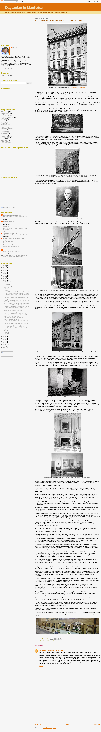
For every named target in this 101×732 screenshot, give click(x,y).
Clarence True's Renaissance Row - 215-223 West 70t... (17, 313)
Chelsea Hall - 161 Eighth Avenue (12, 316)
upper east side (63, 640)
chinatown (4, 122)
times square (4, 137)
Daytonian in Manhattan (24, 7)
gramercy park (5, 127)
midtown (3, 132)
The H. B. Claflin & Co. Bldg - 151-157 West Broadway (17, 312)
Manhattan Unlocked (9, 250)
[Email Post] (51, 638)
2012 (4, 342)
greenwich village (6, 128)
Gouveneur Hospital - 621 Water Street (13, 310)
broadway (4, 118)
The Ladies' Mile (5, 115)
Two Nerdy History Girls (10, 233)
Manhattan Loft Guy (8, 245)
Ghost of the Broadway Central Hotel (12, 251)
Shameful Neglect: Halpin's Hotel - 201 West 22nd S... (16, 303)
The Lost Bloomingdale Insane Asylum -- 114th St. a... (16, 314)
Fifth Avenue (4, 112)
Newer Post (38, 724)
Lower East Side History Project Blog (13, 238)
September (7, 286)
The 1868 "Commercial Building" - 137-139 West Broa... (17, 300)
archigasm (6, 226)
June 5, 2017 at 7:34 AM (57, 650)
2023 (4, 270)
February (6, 333)
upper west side (5, 142)
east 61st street (49, 640)
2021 (4, 273)
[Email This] (53, 639)
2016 (4, 336)
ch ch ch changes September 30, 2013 (12, 246)
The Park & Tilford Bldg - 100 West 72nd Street (15, 304)
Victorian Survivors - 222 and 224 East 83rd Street (16, 301)
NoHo (2, 114)
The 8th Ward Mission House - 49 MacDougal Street (16, 294)
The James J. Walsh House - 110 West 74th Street (16, 322)
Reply (41, 666)
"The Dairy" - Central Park (10, 309)
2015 (4, 338)
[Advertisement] (49, 709)
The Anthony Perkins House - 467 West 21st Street (16, 320)
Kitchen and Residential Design (12, 215)
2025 (4, 267)
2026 (4, 266)
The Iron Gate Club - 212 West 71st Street (14, 296)
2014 (4, 339)
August (6, 287)
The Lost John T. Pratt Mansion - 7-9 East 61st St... (16, 323)
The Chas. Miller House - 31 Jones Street (14, 326)
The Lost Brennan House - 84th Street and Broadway (16, 306)
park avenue (4, 135)
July (5, 288)
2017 (4, 280)
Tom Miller (15, 47)
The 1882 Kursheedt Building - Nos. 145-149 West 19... (17, 293)
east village (4, 124)
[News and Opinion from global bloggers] (7, 356)
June (5, 290)
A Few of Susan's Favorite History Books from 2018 (15, 234)
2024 (4, 269)
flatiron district (5, 126)
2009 (4, 347)
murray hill (4, 133)
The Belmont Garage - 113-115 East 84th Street (15, 327)
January (6, 335)
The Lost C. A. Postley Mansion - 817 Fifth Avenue (16, 297)
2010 (4, 346)
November (7, 283)
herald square (5, 131)
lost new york (56, 640)
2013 (4, 341)
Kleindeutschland (6, 113)
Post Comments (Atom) (49, 728)
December (7, 281)
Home (67, 724)
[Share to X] (57, 639)
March (6, 332)
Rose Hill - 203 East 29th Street (11, 319)
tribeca (3, 138)
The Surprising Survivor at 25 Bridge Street (14, 317)
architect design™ (8, 221)
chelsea (3, 121)
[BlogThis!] (55, 639)
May (5, 329)
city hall (3, 123)
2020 (4, 275)
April (5, 330)
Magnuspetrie (44, 650)
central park (4, 119)
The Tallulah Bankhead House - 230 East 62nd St (15, 307)
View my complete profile (8, 68)
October (6, 284)
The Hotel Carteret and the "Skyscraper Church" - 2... (17, 291)
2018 (4, 278)
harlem (3, 130)
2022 (4, 272)
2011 (4, 344)
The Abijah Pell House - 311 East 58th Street (14, 299)
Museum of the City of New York (78, 87)
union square (4, 140)
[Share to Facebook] (59, 639)
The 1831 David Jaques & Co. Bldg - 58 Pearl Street (16, 325)
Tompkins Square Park (7, 117)
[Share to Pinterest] (61, 639)
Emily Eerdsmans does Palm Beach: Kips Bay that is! (16, 223)
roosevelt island (5, 136)
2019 (4, 277)
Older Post (97, 724)
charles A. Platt (41, 640)
